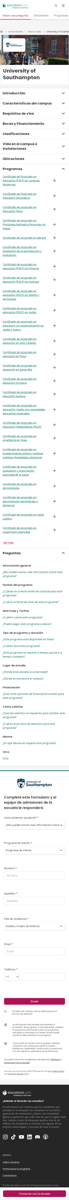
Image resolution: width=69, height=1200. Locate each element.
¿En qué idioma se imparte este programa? (29, 743)
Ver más (8, 542)
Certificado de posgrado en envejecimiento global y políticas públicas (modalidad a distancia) (23, 453)
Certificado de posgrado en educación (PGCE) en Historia (21, 266)
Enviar (34, 1001)
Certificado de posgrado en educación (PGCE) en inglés (20, 310)
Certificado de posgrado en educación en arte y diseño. (20, 341)
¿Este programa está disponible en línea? (28, 639)
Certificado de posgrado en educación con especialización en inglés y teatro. (23, 325)
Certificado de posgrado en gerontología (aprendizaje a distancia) (20, 501)
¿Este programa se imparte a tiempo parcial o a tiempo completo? (32, 654)
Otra (5, 758)
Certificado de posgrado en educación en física (20, 354)
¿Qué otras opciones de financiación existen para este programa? (33, 696)
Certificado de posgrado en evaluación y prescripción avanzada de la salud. (20, 471)
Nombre (10, 868)
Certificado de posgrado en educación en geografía (20, 367)
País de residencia (16, 919)
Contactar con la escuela (34, 1194)
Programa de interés (18, 843)
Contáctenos (10, 1175)
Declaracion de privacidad (17, 1062)
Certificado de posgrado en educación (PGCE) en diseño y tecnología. (21, 295)
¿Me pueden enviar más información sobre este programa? (32, 574)
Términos (55, 1059)
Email (8, 944)
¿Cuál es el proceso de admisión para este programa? (29, 726)
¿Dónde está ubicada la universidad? (25, 672)
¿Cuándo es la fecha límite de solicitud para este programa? (32, 593)
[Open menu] (63, 6)
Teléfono (11, 969)
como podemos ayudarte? (21, 817)
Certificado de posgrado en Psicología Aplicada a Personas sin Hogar (24, 224)
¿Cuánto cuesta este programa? (23, 617)
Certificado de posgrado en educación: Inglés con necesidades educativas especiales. (24, 409)
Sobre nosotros (11, 1162)
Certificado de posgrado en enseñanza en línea (20, 438)
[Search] (56, 6)
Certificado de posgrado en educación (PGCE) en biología (21, 280)
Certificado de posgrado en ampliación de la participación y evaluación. (22, 251)
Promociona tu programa (16, 1168)
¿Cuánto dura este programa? (21, 646)
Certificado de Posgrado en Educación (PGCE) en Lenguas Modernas (21, 180)
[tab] (15, 15)
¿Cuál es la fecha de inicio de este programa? (30, 602)
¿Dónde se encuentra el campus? (23, 678)
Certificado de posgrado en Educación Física (20, 209)
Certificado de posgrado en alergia (24, 238)
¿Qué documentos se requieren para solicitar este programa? (34, 715)
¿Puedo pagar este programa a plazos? (27, 624)
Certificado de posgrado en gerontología (20, 486)
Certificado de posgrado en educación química (20, 394)
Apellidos (11, 893)
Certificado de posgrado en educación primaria (20, 381)
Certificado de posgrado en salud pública (23, 516)
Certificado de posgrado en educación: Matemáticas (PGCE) (22, 425)
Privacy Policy (58, 1071)
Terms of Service (16, 1074)
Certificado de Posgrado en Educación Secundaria (20, 196)
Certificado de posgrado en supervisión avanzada (20, 530)
